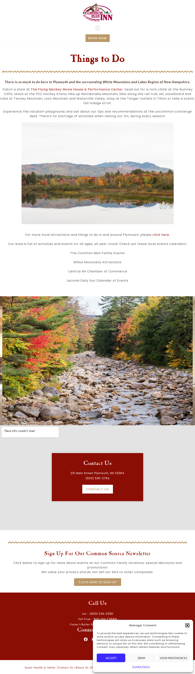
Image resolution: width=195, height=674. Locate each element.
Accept (111, 658)
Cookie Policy (141, 666)
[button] (187, 625)
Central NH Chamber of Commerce (97, 271)
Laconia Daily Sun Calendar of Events (97, 280)
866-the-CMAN (105, 619)
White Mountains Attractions (97, 262)
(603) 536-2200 (101, 613)
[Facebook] (86, 639)
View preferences (173, 658)
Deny (141, 658)
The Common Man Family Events (97, 253)
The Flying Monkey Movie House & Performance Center (77, 89)
